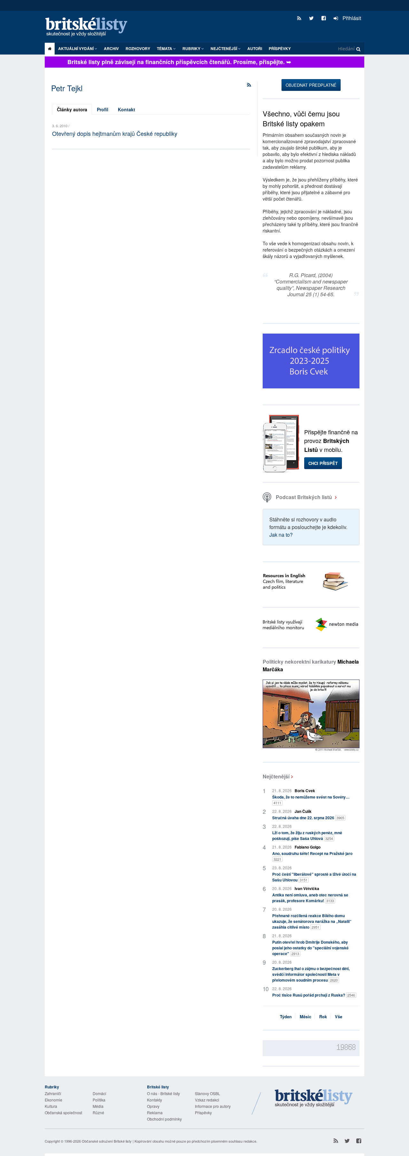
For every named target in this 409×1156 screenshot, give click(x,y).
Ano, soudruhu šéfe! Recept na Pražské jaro (312, 856)
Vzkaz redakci (207, 1099)
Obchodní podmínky (164, 1119)
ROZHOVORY (138, 48)
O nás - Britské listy (163, 1093)
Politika (99, 1099)
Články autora (72, 109)
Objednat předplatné (311, 85)
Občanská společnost (63, 1112)
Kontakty (154, 1099)
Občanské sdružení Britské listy (107, 1141)
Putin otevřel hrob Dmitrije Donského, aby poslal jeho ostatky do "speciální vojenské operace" (310, 947)
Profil (102, 109)
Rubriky (191, 48)
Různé (98, 1112)
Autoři (254, 48)
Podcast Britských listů (303, 497)
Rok (323, 1016)
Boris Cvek (305, 790)
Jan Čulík (303, 811)
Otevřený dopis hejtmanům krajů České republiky (114, 133)
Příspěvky (280, 48)
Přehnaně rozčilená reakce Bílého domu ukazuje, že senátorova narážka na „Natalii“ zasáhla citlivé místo (311, 921)
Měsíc (305, 1016)
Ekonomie (53, 1099)
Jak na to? (281, 534)
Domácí (99, 1093)
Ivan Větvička (307, 888)
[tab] (72, 109)
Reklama (155, 1112)
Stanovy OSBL (207, 1093)
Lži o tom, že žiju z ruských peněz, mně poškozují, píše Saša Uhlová (307, 835)
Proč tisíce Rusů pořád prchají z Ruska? (313, 995)
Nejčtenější (276, 776)
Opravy (153, 1106)
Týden (286, 1016)
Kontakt (126, 109)
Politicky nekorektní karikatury (311, 665)
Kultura (51, 1106)
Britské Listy (314, 1098)
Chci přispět (323, 463)
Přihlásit (351, 18)
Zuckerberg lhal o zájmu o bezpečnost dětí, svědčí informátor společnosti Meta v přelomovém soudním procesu (311, 974)
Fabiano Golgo (307, 847)
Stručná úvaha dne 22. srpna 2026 (308, 818)
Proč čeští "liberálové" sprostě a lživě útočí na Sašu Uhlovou (314, 877)
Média (98, 1106)
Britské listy (89, 27)
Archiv (111, 48)
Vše (338, 1016)
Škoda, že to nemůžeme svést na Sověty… (311, 799)
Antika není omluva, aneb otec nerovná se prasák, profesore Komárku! (310, 897)
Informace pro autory (213, 1106)
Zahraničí (53, 1093)
